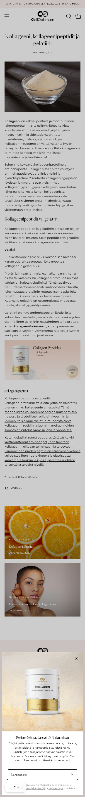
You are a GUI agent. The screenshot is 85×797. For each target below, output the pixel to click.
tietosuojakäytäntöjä (33, 788)
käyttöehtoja (56, 788)
